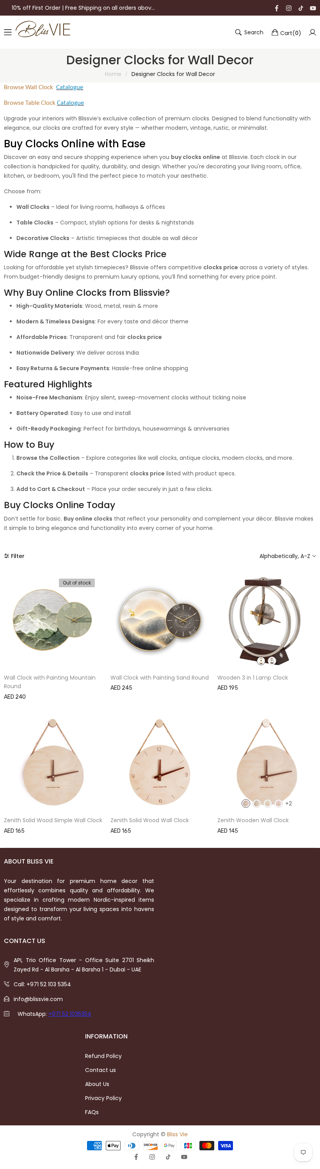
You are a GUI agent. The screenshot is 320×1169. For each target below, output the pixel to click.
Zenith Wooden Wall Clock (253, 820)
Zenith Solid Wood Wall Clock (149, 820)
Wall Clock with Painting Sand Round (159, 678)
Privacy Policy (103, 1098)
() (290, 32)
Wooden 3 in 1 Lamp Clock (252, 678)
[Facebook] (277, 8)
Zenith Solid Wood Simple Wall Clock (53, 820)
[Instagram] (289, 8)
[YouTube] (313, 8)
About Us (97, 1084)
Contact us (100, 1070)
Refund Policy (103, 1056)
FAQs (92, 1112)
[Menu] (8, 32)
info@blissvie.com (38, 999)
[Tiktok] (301, 8)
